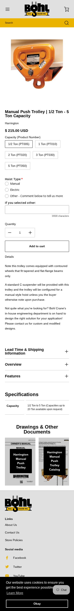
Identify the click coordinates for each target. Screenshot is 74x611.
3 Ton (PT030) (45, 155)
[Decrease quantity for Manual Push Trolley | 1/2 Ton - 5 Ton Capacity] (9, 232)
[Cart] (64, 9)
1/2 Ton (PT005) (18, 144)
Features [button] (12, 376)
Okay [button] (37, 603)
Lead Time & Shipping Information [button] (24, 351)
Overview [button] (13, 364)
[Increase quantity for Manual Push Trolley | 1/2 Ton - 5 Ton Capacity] (30, 232)
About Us (11, 524)
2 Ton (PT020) (17, 155)
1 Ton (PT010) (47, 144)
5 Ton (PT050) (17, 165)
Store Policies (14, 540)
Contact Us (12, 532)
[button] (9, 9)
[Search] (64, 22)
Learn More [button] (15, 593)
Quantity (10, 224)
